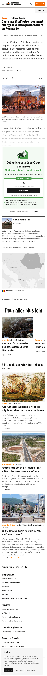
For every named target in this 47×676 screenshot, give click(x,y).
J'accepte (8, 670)
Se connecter (33, 211)
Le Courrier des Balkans (16, 4)
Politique (14, 18)
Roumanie (6, 18)
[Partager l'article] (12, 78)
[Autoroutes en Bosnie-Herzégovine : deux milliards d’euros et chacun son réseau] (23, 447)
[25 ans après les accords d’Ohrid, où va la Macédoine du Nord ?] (23, 508)
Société (22, 18)
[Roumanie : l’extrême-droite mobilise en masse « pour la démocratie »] (17, 327)
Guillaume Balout (8, 67)
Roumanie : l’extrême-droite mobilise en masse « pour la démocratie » (15, 347)
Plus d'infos (30, 670)
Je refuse (19, 670)
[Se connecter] (31, 3)
